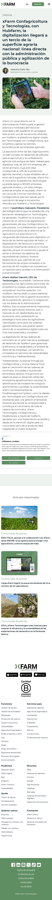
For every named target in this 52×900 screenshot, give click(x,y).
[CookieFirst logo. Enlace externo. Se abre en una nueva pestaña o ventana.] (3, 439)
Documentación (8, 760)
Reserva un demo (34, 818)
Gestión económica (9, 723)
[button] (49, 4)
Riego (3, 745)
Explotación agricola (35, 708)
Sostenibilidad (7, 726)
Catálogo (31, 788)
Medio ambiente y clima (11, 734)
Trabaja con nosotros (10, 828)
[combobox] (27, 4)
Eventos (30, 777)
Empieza (38, 4)
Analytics (5, 781)
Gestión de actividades (11, 711)
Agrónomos (32, 719)
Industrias (31, 723)
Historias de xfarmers (36, 773)
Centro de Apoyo (8, 797)
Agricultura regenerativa (11, 730)
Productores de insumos (37, 738)
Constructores (33, 734)
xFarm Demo (32, 814)
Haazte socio (6, 836)
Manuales (31, 792)
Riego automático (9, 749)
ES (27, 4)
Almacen (5, 741)
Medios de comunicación (37, 802)
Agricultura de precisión (11, 752)
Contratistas (32, 715)
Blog (29, 770)
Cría (2, 738)
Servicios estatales (9, 805)
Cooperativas (32, 726)
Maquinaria (5, 715)
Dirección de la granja (10, 756)
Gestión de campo (9, 708)
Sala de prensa (33, 785)
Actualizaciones (7, 801)
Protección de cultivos (10, 719)
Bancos (30, 730)
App (3, 777)
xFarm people (7, 818)
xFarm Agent (6, 773)
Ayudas (30, 781)
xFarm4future (7, 832)
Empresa (5, 814)
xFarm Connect (7, 785)
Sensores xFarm (8, 770)
